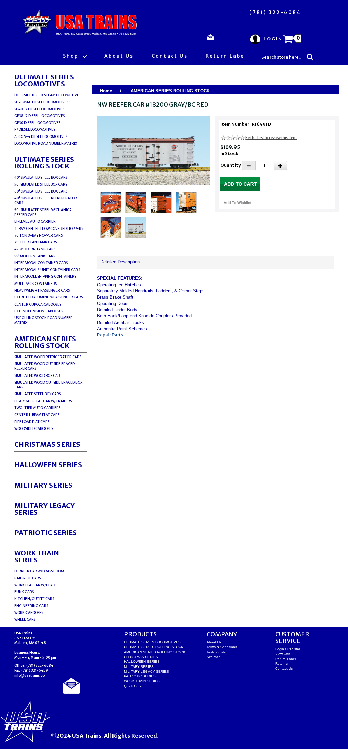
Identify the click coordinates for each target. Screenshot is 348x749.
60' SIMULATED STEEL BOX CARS (40, 191)
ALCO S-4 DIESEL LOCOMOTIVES (40, 136)
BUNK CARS (24, 592)
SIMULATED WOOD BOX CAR (37, 375)
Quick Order (133, 686)
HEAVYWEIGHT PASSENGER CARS (42, 290)
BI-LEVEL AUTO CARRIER (35, 221)
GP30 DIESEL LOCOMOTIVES (37, 123)
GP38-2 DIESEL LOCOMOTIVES (39, 116)
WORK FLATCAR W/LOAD (34, 585)
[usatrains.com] (80, 23)
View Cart (282, 654)
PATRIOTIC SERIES (45, 532)
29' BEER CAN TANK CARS (35, 242)
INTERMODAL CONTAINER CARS (41, 263)
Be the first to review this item (271, 137)
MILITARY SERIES (43, 485)
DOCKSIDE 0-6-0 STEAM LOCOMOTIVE (46, 95)
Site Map (214, 657)
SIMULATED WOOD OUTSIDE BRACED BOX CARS (48, 384)
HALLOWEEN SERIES (48, 464)
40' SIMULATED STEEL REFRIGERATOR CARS (45, 200)
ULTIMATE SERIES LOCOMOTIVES (44, 80)
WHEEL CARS (24, 619)
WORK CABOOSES (28, 612)
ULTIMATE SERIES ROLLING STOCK (44, 162)
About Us (119, 56)
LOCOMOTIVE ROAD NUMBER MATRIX (45, 143)
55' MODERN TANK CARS (34, 256)
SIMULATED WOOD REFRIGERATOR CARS (47, 357)
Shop (72, 56)
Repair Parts (110, 335)
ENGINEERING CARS (31, 606)
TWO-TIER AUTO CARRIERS (37, 408)
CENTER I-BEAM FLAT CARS (36, 415)
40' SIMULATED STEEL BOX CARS (40, 177)
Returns (281, 663)
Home (106, 90)
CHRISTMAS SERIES (47, 444)
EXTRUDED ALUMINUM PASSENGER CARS (48, 297)
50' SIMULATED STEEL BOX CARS (40, 184)
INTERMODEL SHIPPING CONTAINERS (45, 276)
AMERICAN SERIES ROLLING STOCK (45, 342)
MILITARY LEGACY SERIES (44, 508)
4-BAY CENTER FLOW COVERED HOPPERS (48, 228)
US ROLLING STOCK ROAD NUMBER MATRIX (43, 320)
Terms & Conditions (222, 647)
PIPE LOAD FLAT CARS (31, 422)
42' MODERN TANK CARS (34, 249)
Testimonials (216, 652)
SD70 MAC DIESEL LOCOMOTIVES (41, 102)
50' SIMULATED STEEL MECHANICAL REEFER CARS (43, 212)
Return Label (226, 56)
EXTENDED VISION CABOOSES (38, 311)
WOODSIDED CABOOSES (33, 428)
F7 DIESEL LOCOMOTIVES (34, 129)
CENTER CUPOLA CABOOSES (37, 304)
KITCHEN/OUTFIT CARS (34, 599)
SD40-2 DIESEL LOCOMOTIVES (39, 109)
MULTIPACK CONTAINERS (35, 283)
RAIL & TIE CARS (27, 578)
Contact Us (170, 56)
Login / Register (287, 649)
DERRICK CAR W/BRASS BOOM (39, 571)
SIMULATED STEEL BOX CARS (37, 394)
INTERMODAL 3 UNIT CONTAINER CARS (47, 270)
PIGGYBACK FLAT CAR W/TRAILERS (43, 401)
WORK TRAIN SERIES (36, 556)
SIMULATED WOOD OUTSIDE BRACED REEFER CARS (44, 366)
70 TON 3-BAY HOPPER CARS (38, 235)
